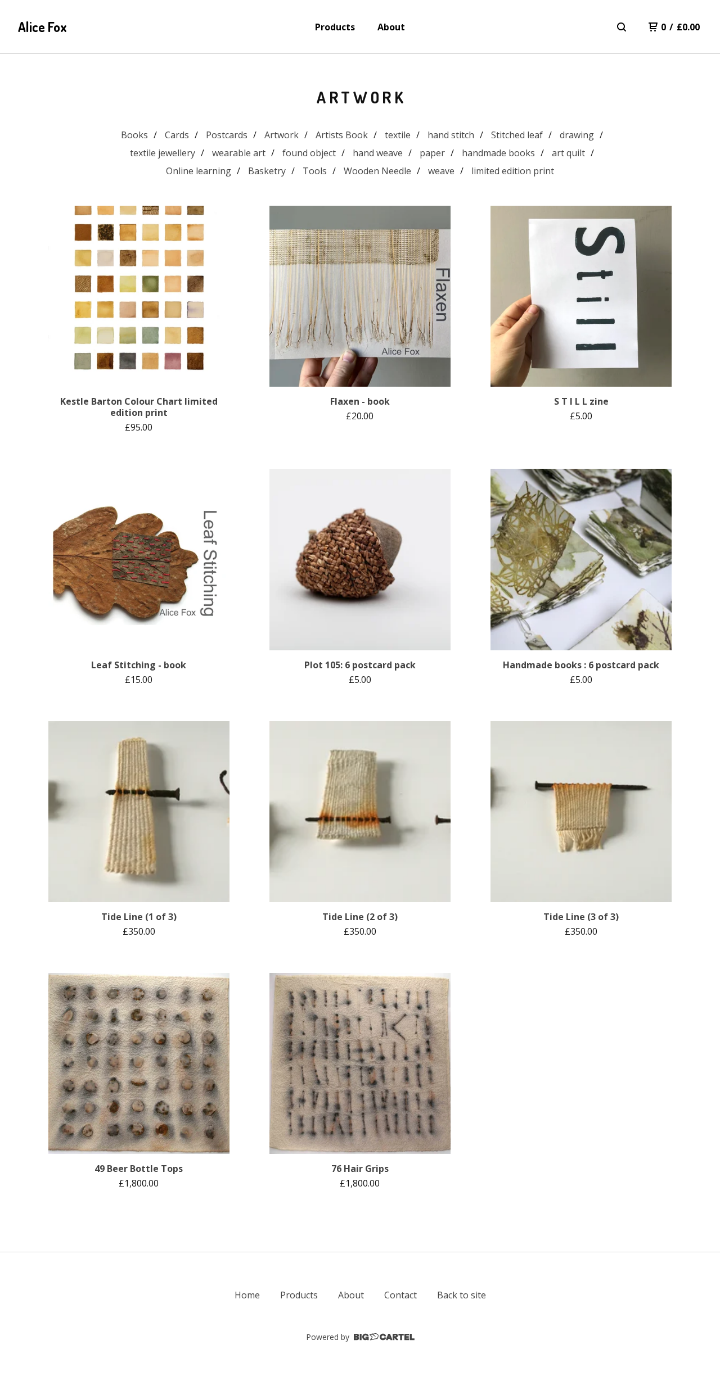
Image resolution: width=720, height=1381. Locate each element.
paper (432, 153)
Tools (315, 171)
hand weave (378, 153)
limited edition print (512, 171)
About (391, 27)
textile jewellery (162, 153)
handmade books (498, 153)
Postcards (227, 135)
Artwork (281, 135)
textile (398, 135)
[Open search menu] (621, 27)
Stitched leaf (517, 135)
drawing (577, 135)
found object (309, 153)
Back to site (461, 1295)
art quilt (568, 153)
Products (335, 27)
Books (134, 135)
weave (441, 171)
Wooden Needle (377, 171)
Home (247, 1295)
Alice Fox (42, 26)
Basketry (267, 171)
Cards (177, 135)
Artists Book (342, 135)
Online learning (198, 171)
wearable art (239, 153)
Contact (400, 1295)
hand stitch (451, 135)
